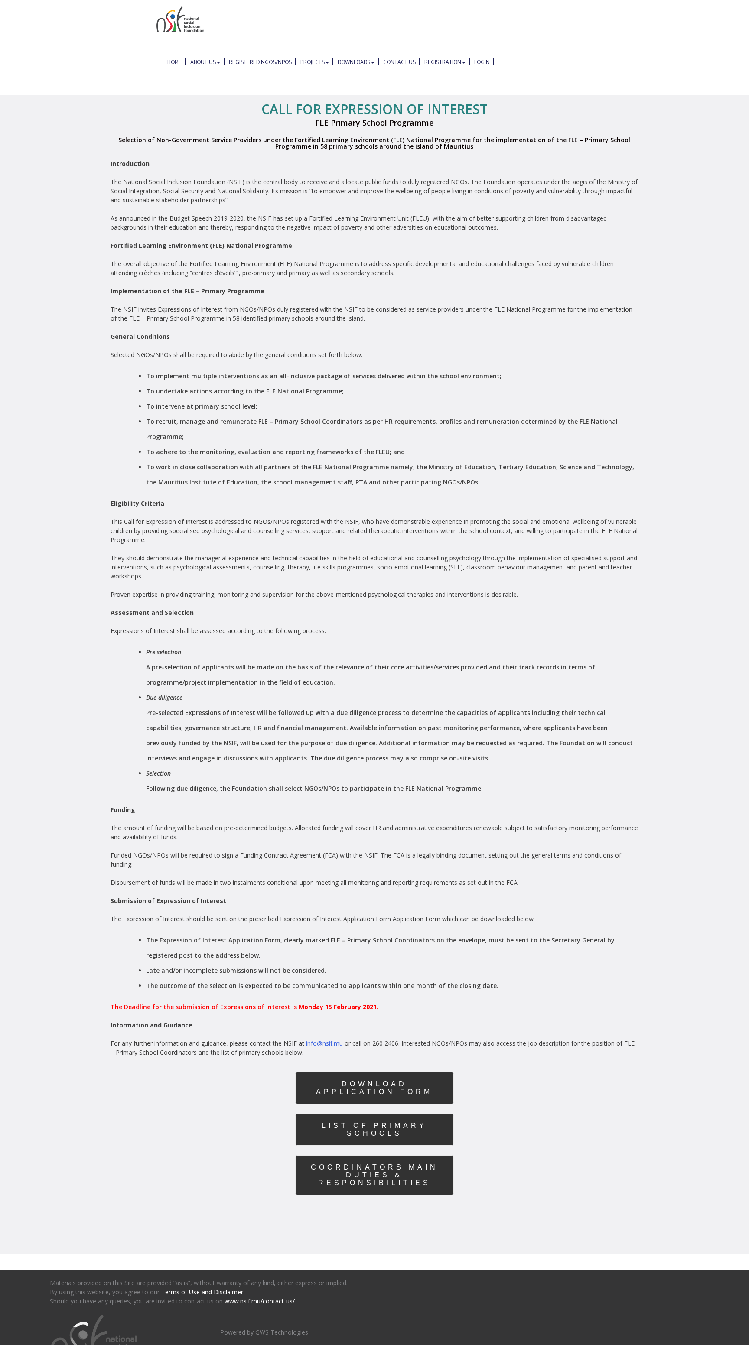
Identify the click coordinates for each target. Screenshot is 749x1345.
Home (174, 62)
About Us (203, 62)
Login (482, 62)
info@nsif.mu (324, 1043)
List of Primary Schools (374, 1129)
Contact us (399, 62)
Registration (442, 62)
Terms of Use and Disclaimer (202, 1292)
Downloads (354, 62)
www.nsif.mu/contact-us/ (260, 1301)
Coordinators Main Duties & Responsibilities (374, 1174)
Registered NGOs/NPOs (260, 62)
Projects (312, 62)
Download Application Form (374, 1087)
